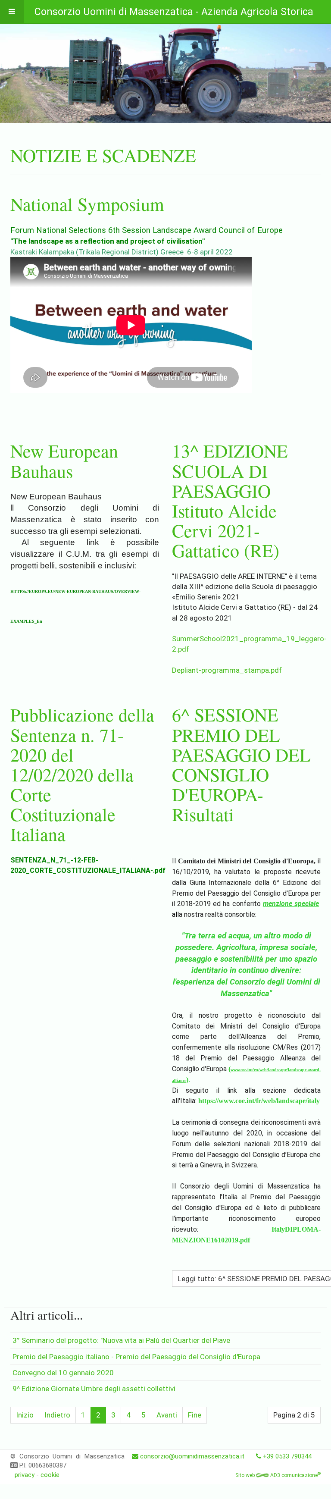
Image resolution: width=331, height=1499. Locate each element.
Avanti (166, 1415)
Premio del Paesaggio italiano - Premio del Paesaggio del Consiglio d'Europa (136, 1356)
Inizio (25, 1415)
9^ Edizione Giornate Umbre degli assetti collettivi (93, 1388)
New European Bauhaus (64, 461)
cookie (50, 1475)
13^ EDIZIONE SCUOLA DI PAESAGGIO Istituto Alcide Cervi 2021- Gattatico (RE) (230, 500)
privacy (24, 1475)
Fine (194, 1415)
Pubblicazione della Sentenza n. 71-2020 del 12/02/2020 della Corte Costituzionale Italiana (82, 774)
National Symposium (87, 204)
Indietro (57, 1415)
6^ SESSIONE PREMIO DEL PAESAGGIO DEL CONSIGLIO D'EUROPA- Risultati (241, 764)
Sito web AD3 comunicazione (278, 1475)
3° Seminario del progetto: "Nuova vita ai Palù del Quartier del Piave (121, 1340)
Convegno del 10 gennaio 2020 (63, 1372)
